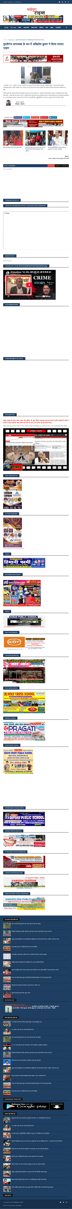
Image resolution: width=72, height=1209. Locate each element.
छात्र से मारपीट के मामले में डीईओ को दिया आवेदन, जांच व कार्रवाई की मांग (29, 1075)
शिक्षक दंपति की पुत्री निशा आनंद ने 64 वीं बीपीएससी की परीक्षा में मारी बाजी (29, 1179)
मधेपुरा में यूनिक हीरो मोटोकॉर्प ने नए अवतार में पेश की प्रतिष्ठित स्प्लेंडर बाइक (29, 1172)
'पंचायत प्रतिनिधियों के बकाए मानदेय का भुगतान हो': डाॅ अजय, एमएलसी (57, 148)
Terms (4, 1205)
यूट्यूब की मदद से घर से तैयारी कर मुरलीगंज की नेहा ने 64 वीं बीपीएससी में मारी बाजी (31, 1118)
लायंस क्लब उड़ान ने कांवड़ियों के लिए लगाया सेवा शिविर (24, 947)
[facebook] (59, 2)
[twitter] (65, 2)
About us (10, 2)
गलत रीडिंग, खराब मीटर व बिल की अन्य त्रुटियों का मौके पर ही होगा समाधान (29, 954)
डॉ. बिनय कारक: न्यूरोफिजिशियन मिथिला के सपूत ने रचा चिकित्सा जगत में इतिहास (30, 1133)
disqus (58, 165)
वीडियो (19, 27)
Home (4, 2)
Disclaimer (19, 1205)
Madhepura (11, 40)
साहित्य (51, 27)
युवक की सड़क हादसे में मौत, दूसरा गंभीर (12, 147)
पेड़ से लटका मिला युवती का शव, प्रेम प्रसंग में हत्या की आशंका (26, 924)
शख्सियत (41, 27)
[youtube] (62, 2)
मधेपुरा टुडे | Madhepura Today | (15, 1005)
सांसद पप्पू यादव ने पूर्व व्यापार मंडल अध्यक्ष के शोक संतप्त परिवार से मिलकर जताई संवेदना (35, 149)
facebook (65, 165)
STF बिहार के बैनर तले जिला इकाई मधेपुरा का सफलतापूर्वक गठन (27, 1022)
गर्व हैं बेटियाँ (58, 27)
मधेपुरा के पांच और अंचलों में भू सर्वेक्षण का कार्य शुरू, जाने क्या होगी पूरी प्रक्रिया (30, 1149)
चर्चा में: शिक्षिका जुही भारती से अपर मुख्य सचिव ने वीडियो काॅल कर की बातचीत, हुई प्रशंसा (32, 1187)
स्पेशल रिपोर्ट (26, 27)
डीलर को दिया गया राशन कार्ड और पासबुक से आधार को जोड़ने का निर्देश (28, 1164)
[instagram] (68, 2)
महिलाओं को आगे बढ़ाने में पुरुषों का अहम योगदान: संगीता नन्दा (26, 985)
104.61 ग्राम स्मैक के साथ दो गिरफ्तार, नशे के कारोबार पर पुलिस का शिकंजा (29, 1045)
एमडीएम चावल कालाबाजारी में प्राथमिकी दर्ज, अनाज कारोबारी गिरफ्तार (28, 962)
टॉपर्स (47, 27)
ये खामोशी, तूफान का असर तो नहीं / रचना (21, 1006)
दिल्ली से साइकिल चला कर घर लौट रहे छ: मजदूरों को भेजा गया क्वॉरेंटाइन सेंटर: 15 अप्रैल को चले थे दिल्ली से (37, 1141)
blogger (51, 165)
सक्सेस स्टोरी (34, 27)
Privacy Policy (11, 1205)
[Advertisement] (36, 790)
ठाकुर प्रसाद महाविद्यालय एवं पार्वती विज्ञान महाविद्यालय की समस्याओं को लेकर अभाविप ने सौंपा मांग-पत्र (35, 939)
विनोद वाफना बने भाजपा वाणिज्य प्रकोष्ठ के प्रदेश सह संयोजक (26, 1060)
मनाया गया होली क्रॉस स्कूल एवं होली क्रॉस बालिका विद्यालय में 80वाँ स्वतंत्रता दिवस (31, 977)
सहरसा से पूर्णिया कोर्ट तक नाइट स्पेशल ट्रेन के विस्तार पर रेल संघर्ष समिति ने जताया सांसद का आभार (35, 970)
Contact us (18, 2)
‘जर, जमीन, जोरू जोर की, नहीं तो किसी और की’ (23, 1029)
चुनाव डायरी (6, 32)
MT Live (13, 27)
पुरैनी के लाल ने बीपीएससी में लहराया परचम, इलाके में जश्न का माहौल (27, 1156)
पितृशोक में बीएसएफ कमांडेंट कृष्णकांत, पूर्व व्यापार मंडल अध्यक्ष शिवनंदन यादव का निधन (32, 931)
